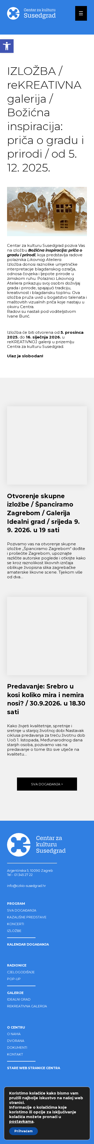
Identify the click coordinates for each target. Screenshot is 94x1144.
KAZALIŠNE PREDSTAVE (26, 917)
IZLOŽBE (14, 931)
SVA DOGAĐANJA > (47, 784)
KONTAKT (15, 1054)
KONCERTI (15, 924)
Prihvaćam (23, 1131)
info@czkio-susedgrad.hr (26, 886)
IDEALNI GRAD (19, 999)
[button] (7, 46)
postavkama (21, 1121)
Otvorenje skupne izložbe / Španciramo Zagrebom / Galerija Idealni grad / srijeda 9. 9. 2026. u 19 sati (43, 513)
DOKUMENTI (17, 1047)
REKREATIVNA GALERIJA (27, 1006)
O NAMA (14, 1034)
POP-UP (14, 979)
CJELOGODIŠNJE (21, 972)
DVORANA (15, 1041)
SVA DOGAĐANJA (21, 910)
